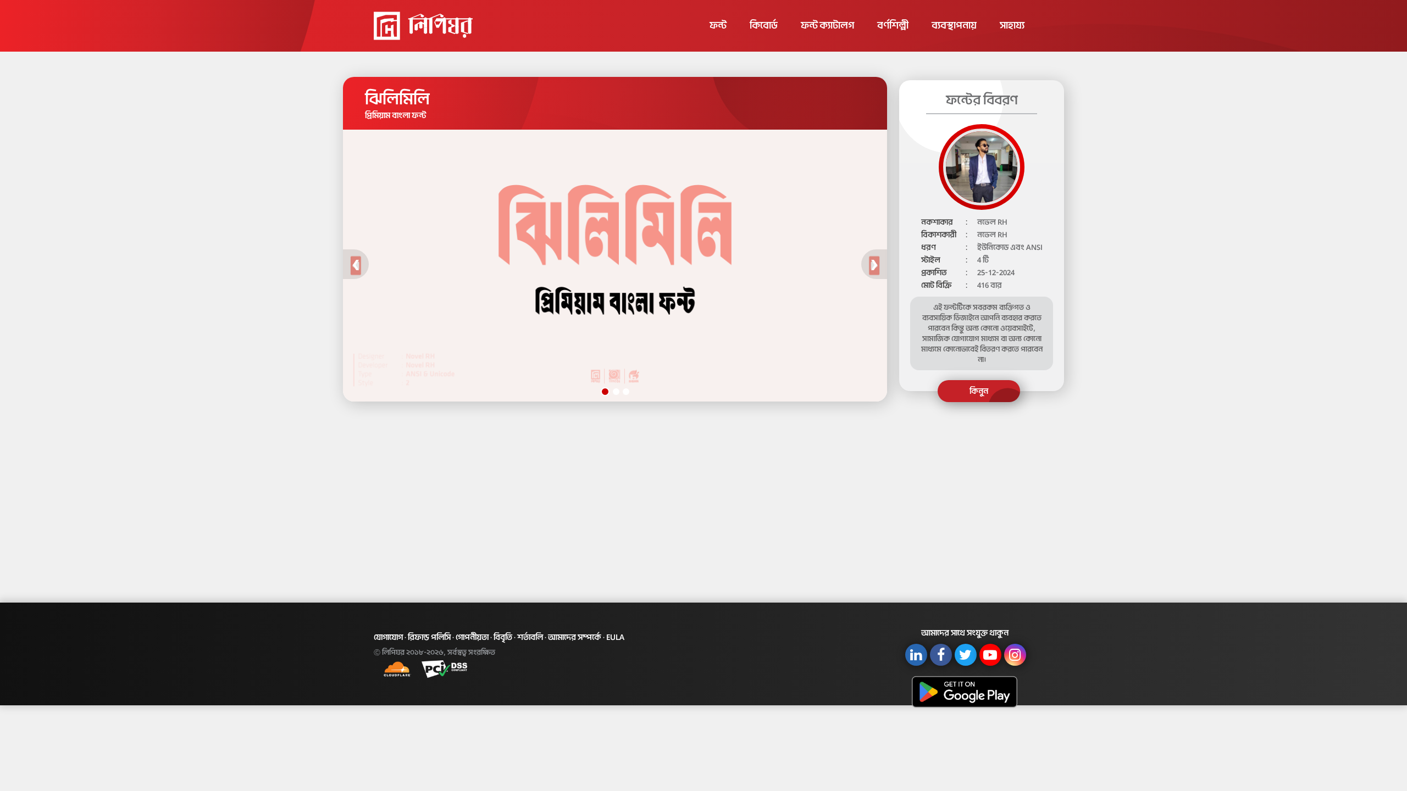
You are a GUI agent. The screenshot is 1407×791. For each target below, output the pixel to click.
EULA (615, 637)
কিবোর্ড (764, 25)
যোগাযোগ (388, 637)
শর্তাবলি (530, 637)
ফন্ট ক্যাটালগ (827, 25)
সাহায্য (1012, 25)
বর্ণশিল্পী (893, 25)
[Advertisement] (703, 498)
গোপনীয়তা (472, 637)
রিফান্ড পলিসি (429, 637)
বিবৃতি (503, 637)
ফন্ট (718, 25)
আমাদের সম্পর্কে (574, 637)
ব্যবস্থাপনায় (954, 25)
